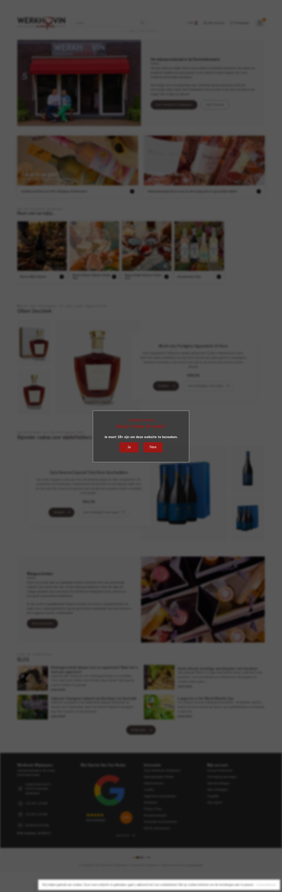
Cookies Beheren (266, 885)
